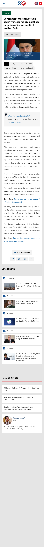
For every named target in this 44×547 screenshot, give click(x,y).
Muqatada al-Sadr (10, 68)
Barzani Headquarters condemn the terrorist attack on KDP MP (22, 240)
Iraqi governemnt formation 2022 (21, 64)
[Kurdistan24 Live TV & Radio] (40, 3)
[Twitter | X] (25, 259)
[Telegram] (12, 259)
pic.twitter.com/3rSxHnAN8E (18, 116)
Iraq (6, 64)
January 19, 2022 (14, 122)
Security (6, 13)
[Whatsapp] (19, 259)
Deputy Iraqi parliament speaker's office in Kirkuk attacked (22, 200)
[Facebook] (31, 259)
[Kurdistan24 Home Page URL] (22, 3)
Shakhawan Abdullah (26, 68)
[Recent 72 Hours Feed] (36, 3)
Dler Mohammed (23, 252)
